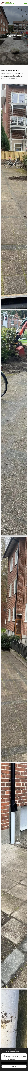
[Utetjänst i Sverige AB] (7, 3)
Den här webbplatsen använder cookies (13, 1050)
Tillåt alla (14, 1066)
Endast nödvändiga (14, 1063)
